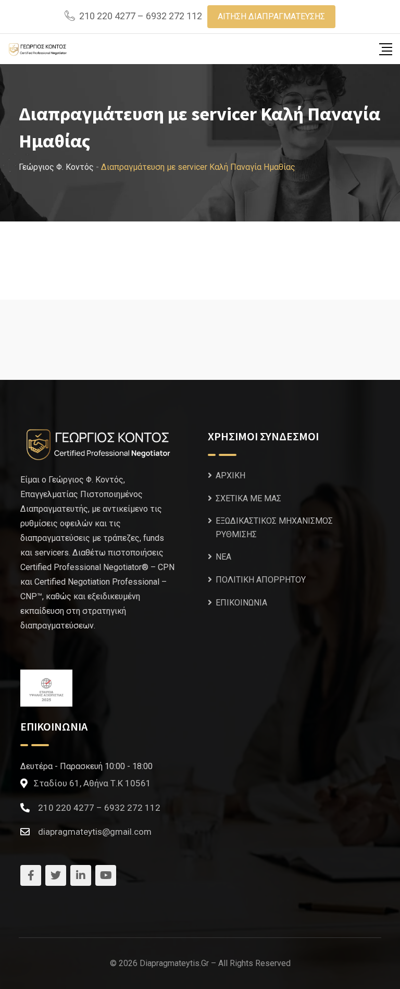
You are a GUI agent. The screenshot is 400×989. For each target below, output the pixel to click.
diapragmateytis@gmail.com (95, 831)
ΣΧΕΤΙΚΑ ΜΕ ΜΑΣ (248, 498)
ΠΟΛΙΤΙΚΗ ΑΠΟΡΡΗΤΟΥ (261, 580)
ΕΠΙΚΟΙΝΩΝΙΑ (241, 603)
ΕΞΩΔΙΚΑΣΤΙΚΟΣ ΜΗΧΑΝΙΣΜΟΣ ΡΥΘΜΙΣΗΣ (274, 527)
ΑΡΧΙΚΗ (230, 475)
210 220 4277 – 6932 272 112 (140, 15)
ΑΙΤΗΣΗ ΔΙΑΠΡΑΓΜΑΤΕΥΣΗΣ (271, 16)
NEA (223, 557)
